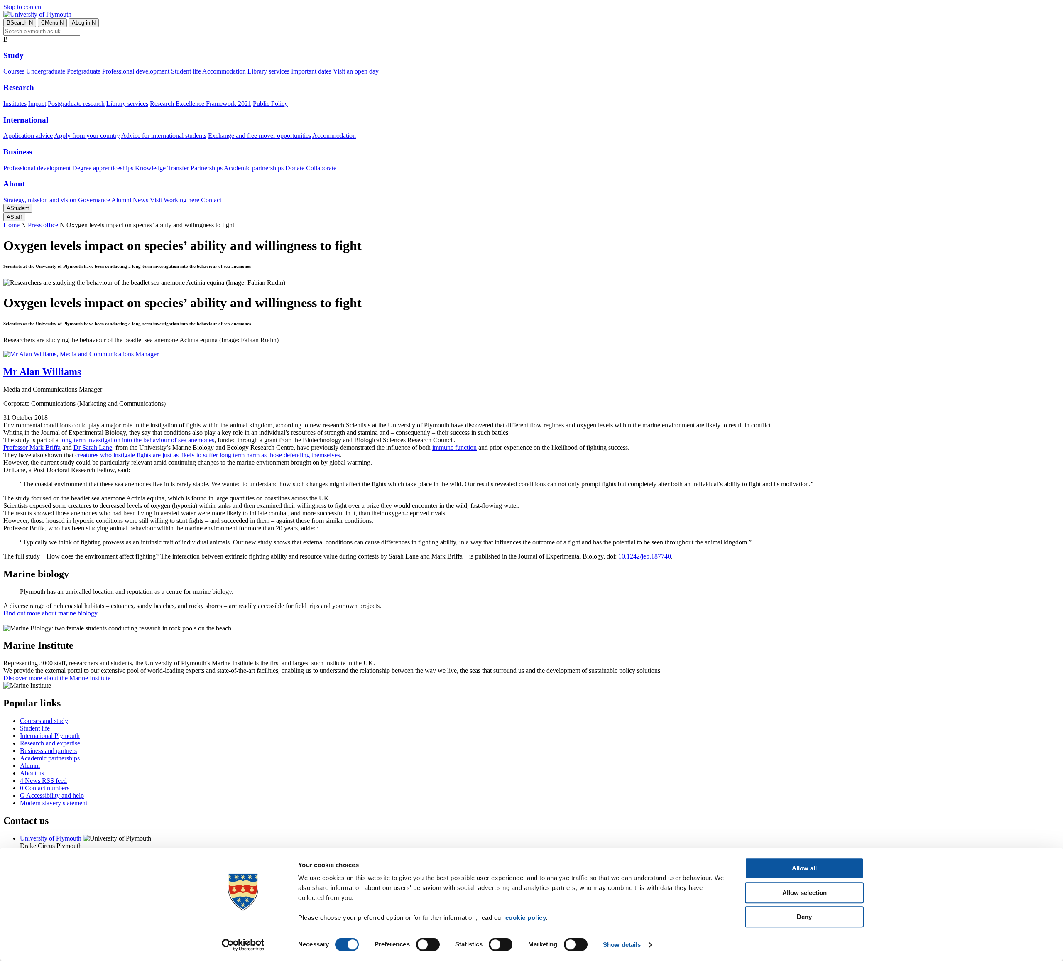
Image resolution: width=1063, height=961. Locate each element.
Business (17, 151)
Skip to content (23, 6)
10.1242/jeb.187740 (644, 556)
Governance (94, 199)
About (14, 183)
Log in (84, 23)
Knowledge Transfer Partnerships (179, 168)
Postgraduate (83, 71)
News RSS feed (43, 780)
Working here (181, 199)
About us (32, 773)
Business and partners (48, 750)
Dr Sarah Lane (92, 447)
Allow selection (804, 892)
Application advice (28, 135)
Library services (268, 71)
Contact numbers (44, 788)
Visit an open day (356, 71)
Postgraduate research (76, 103)
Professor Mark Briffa (32, 447)
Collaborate (321, 168)
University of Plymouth (50, 838)
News (140, 199)
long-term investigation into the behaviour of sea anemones (137, 440)
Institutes (15, 103)
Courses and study (44, 720)
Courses (13, 71)
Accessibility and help (52, 795)
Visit (156, 199)
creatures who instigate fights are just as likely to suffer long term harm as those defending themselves (207, 454)
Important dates (311, 71)
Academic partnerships (254, 168)
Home (11, 224)
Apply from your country (87, 135)
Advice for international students (163, 135)
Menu (52, 23)
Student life (186, 71)
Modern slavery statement (53, 803)
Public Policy (270, 103)
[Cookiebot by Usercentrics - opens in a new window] (243, 945)
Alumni (121, 199)
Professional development (135, 71)
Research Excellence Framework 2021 (200, 103)
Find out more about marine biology (50, 613)
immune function (454, 447)
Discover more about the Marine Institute (56, 678)
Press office (43, 224)
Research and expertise (50, 743)
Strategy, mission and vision (39, 199)
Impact (37, 103)
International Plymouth (50, 735)
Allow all (804, 868)
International (25, 119)
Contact (211, 199)
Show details (622, 944)
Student (18, 208)
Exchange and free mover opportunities (259, 135)
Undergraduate (45, 71)
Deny (804, 916)
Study (13, 55)
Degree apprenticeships (102, 168)
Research (18, 87)
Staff (14, 217)
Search (20, 23)
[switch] (428, 944)
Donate (294, 168)
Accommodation (224, 71)
